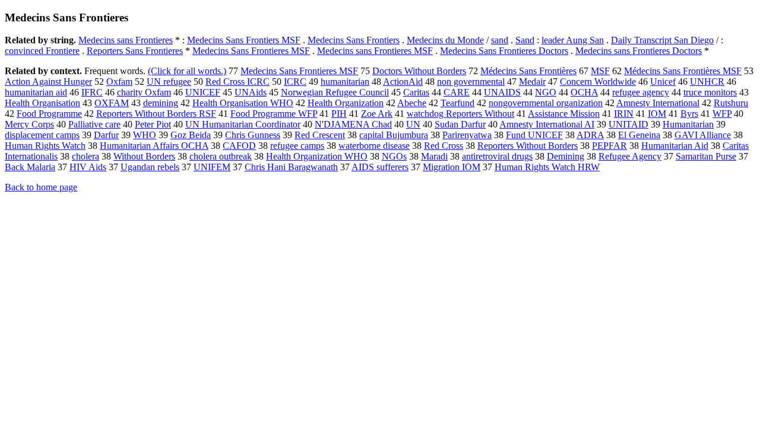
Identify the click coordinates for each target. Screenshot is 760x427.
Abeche (411, 103)
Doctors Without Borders (419, 71)
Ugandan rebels (150, 167)
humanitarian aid (36, 92)
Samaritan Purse (706, 156)
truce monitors (710, 92)
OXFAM (111, 103)
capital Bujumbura (393, 135)
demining (160, 103)
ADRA (590, 135)
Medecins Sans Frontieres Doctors (504, 51)
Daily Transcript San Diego (662, 40)
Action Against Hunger (48, 82)
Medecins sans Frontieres (125, 40)
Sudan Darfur (460, 124)
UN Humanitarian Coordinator (242, 124)
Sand (524, 40)
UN (413, 124)
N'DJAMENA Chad (353, 124)
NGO (545, 92)
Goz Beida (190, 135)
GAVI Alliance (702, 135)
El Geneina (639, 135)
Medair (532, 82)
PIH (339, 114)
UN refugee (169, 82)
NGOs (394, 156)
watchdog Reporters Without (460, 114)
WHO (144, 135)
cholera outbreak (220, 156)
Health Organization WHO (317, 156)
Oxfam (119, 82)
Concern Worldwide (598, 82)
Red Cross (443, 146)
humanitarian (345, 82)
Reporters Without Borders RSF (156, 114)
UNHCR (707, 82)
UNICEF (202, 92)
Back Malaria (30, 167)
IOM (657, 114)
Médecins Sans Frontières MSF (683, 71)
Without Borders (144, 156)
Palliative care (94, 124)
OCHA (584, 92)
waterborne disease (374, 146)
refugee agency (640, 92)
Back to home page (41, 187)
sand (499, 40)
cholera (85, 156)
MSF (600, 71)
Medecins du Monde (445, 40)
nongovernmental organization (546, 103)
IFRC (92, 92)
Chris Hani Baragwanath (291, 167)
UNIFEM (212, 167)
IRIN (624, 114)
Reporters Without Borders (527, 146)
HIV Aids (87, 167)
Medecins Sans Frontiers (354, 40)
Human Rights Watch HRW (547, 167)
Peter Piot (153, 124)
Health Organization (346, 103)
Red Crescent (319, 135)
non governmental (471, 82)
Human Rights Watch (45, 146)
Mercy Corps (29, 124)
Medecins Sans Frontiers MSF (243, 40)
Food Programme (49, 114)
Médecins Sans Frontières (528, 71)
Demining (565, 156)
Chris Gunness (252, 135)
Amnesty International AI (546, 124)
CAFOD (239, 146)
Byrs (689, 114)
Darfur (106, 135)
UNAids (251, 92)
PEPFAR (609, 146)
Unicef (663, 82)
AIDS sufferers (380, 167)
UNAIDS (502, 92)
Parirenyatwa (467, 135)
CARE (457, 92)
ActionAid (403, 82)
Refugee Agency (629, 156)
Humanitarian (688, 124)
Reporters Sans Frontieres (135, 51)
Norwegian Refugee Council (335, 92)
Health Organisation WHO (242, 103)
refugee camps (297, 146)
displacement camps (42, 135)
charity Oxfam (144, 92)
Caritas (416, 92)
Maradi (434, 156)
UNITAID (628, 124)
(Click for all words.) (187, 71)
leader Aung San (573, 40)
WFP (722, 114)
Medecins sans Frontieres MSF (375, 51)
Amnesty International (657, 103)
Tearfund (457, 103)
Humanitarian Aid (674, 146)
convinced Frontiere (42, 51)
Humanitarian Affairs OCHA (154, 146)
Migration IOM (451, 167)
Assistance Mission (564, 114)
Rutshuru (731, 103)
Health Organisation (42, 103)
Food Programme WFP (273, 114)
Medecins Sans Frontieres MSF (251, 51)
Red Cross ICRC (237, 82)
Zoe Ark (376, 114)
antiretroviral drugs (497, 156)
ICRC (295, 82)
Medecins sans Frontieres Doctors (638, 51)
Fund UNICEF (534, 135)
